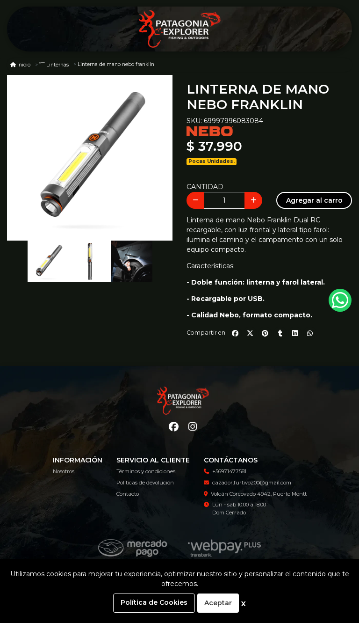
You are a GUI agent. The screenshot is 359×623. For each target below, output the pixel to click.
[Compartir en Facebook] (235, 333)
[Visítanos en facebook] (173, 427)
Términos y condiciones (145, 471)
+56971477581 (229, 471)
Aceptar (218, 603)
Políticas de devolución (145, 482)
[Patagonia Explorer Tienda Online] (179, 29)
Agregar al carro (314, 200)
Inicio (23, 65)
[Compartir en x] (250, 333)
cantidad (205, 187)
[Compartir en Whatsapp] (309, 333)
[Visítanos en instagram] (192, 427)
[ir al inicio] (183, 401)
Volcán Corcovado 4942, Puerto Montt (259, 494)
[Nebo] (210, 130)
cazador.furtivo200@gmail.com (251, 482)
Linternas (57, 65)
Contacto (127, 494)
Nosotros (63, 471)
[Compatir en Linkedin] (295, 333)
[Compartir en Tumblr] (280, 333)
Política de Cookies (154, 602)
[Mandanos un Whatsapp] (340, 300)
